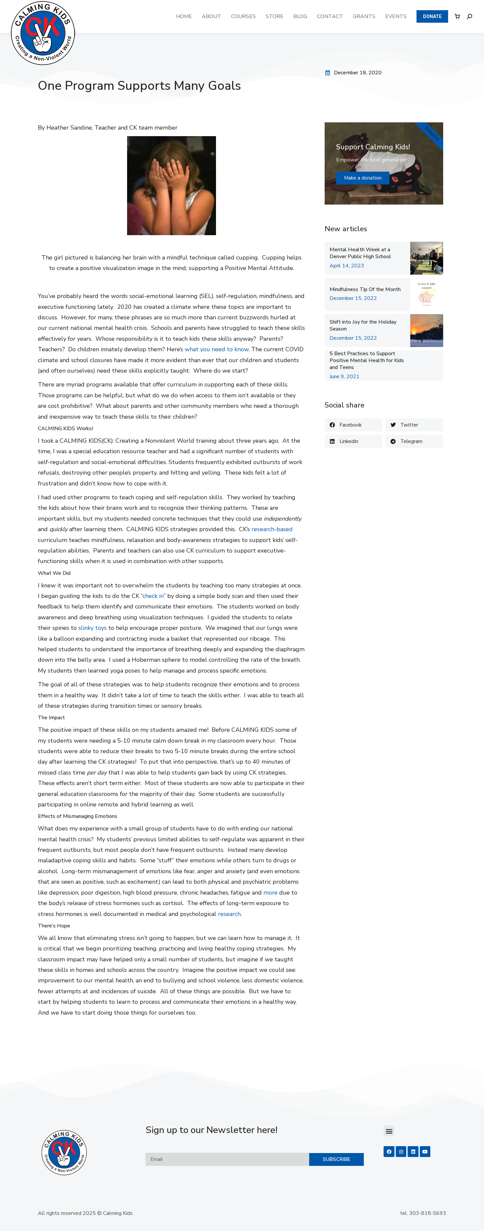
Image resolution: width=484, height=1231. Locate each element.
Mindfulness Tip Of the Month (365, 289)
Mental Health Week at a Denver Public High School (360, 253)
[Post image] (426, 258)
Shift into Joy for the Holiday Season (363, 325)
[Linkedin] (413, 1151)
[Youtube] (425, 1151)
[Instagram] (401, 1151)
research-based (272, 529)
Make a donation (363, 178)
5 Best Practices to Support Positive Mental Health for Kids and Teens (367, 360)
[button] (353, 424)
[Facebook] (389, 1151)
